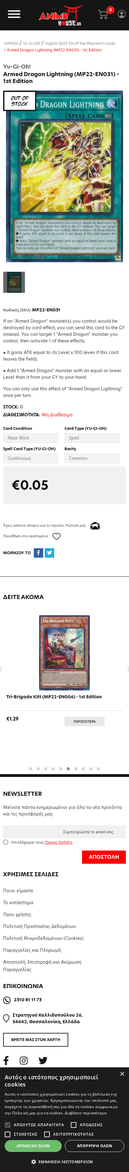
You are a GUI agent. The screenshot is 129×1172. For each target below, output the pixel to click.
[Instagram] (24, 1060)
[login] (121, 15)
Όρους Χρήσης (59, 842)
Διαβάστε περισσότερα (85, 1113)
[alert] (64, 1119)
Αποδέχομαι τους (42, 842)
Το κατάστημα (18, 902)
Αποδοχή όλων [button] (33, 1146)
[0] (103, 15)
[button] (30, 769)
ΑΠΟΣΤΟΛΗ (104, 857)
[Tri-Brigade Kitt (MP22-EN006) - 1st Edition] (64, 652)
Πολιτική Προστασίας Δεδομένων (39, 926)
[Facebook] (6, 1060)
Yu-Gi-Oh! (31, 43)
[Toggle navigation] (14, 15)
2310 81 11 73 (28, 1000)
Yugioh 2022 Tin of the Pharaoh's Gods (80, 43)
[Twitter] (43, 1060)
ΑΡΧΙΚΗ (11, 43)
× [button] (122, 1074)
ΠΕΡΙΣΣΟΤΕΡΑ (85, 721)
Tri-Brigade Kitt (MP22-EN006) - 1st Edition (54, 697)
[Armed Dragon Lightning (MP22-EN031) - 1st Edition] (64, 176)
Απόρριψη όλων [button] (94, 1146)
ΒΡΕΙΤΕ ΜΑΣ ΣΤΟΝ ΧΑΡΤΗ (35, 1039)
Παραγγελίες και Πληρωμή (32, 950)
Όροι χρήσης (17, 914)
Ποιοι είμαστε (18, 891)
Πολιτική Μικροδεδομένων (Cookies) (43, 938)
